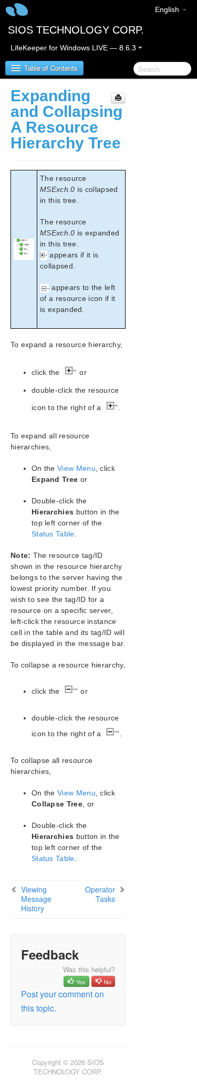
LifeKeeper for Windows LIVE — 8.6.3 (74, 48)
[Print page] (118, 97)
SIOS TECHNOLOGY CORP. (76, 30)
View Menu (76, 468)
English (168, 9)
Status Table (53, 534)
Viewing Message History (36, 899)
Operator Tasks (100, 894)
